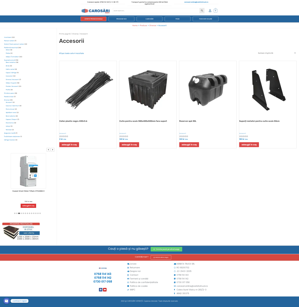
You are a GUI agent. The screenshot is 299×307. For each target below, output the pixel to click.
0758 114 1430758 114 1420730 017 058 (102, 278)
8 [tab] (29, 213)
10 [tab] (33, 213)
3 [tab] (19, 213)
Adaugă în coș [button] (28, 206)
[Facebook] (100, 289)
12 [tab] (38, 213)
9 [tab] (31, 213)
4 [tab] (21, 213)
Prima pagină (65, 34)
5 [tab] (23, 213)
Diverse (75, 34)
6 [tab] (25, 213)
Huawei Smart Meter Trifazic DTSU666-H (28, 191)
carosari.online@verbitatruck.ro (196, 2)
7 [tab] (27, 213)
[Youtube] (105, 289)
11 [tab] (36, 213)
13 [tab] (40, 213)
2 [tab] (17, 213)
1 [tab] (15, 213)
